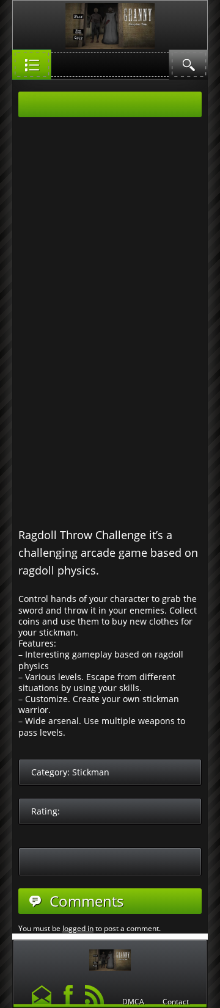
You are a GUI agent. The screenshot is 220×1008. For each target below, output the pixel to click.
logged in (78, 928)
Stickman (90, 772)
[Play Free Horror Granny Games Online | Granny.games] (110, 957)
